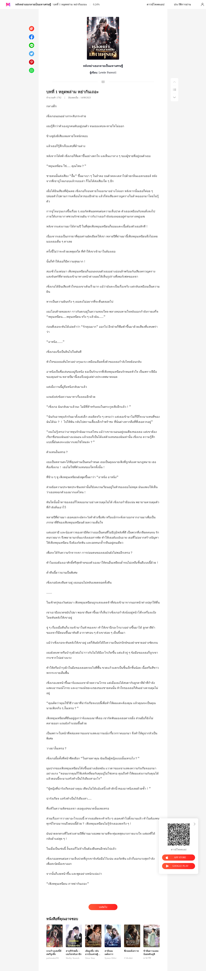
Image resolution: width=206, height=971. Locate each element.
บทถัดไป (103, 907)
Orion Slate (90, 958)
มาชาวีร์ (147, 958)
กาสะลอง (128, 958)
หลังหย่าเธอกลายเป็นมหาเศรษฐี (33, 4)
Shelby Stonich (72, 958)
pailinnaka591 (52, 958)
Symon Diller (110, 958)
